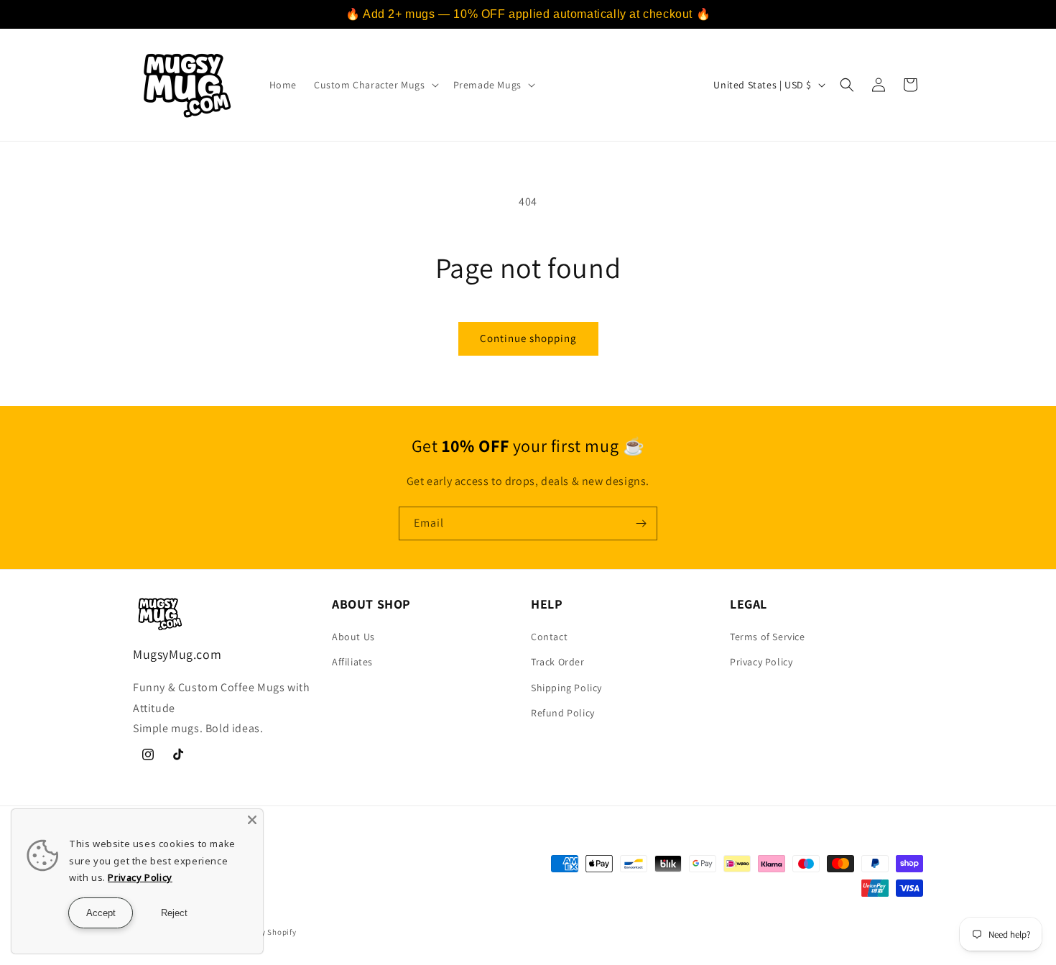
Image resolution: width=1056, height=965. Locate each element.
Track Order (558, 661)
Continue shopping (528, 338)
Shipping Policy (566, 687)
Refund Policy (563, 712)
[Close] (252, 820)
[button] (375, 85)
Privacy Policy (761, 661)
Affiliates (352, 661)
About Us (353, 636)
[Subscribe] (641, 523)
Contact (549, 636)
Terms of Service (767, 636)
